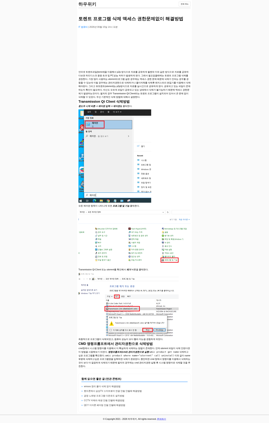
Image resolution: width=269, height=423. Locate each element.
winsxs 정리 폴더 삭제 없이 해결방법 (102, 386)
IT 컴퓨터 (83, 27)
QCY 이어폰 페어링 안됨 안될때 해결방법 (104, 405)
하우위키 (87, 4)
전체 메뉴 (185, 4)
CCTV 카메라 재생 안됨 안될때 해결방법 (104, 400)
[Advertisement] (134, 50)
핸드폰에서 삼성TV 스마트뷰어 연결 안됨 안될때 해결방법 (113, 391)
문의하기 (161, 419)
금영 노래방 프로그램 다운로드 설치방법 (104, 396)
